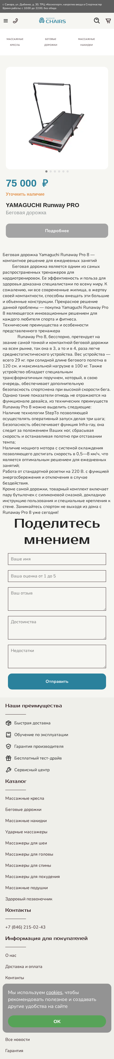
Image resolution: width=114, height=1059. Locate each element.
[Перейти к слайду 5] (63, 171)
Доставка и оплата (23, 967)
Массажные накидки (26, 821)
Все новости (17, 1039)
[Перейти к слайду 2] (51, 171)
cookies (54, 992)
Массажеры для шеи (26, 843)
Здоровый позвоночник (28, 899)
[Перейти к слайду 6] (68, 171)
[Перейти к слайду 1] (46, 171)
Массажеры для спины (28, 865)
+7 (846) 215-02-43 (25, 927)
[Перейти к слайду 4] (59, 171)
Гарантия (14, 1051)
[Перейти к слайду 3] (55, 171)
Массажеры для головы (29, 854)
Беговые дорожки (23, 809)
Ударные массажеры (26, 832)
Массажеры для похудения (32, 877)
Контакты (14, 978)
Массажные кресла (24, 798)
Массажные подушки (26, 888)
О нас (10, 955)
